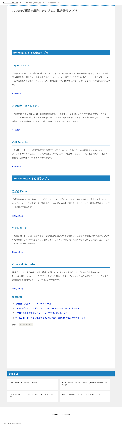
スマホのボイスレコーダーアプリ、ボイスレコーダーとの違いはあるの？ (47, 308)
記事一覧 (55, 415)
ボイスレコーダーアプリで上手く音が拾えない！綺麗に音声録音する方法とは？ (50, 318)
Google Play (17, 216)
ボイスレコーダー (26, 325)
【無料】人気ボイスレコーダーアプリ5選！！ (35, 304)
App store (16, 93)
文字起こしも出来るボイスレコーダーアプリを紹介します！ (41, 313)
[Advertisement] (61, 33)
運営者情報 (66, 415)
